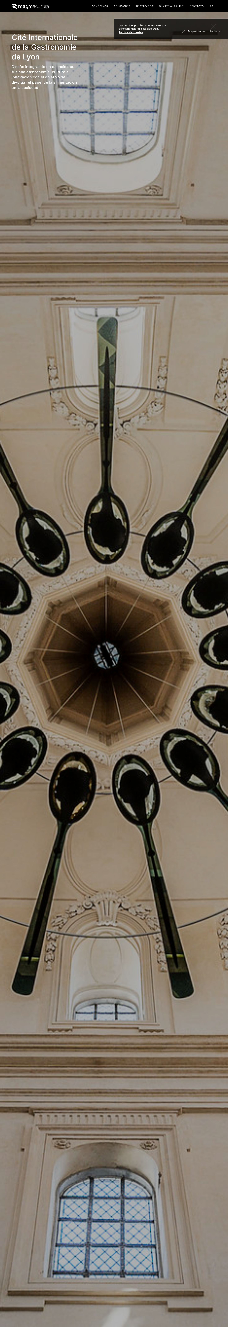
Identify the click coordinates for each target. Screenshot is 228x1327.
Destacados (144, 6)
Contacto (197, 6)
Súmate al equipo (171, 6)
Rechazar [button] (215, 31)
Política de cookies (131, 32)
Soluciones (122, 6)
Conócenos (100, 6)
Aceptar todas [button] (196, 31)
